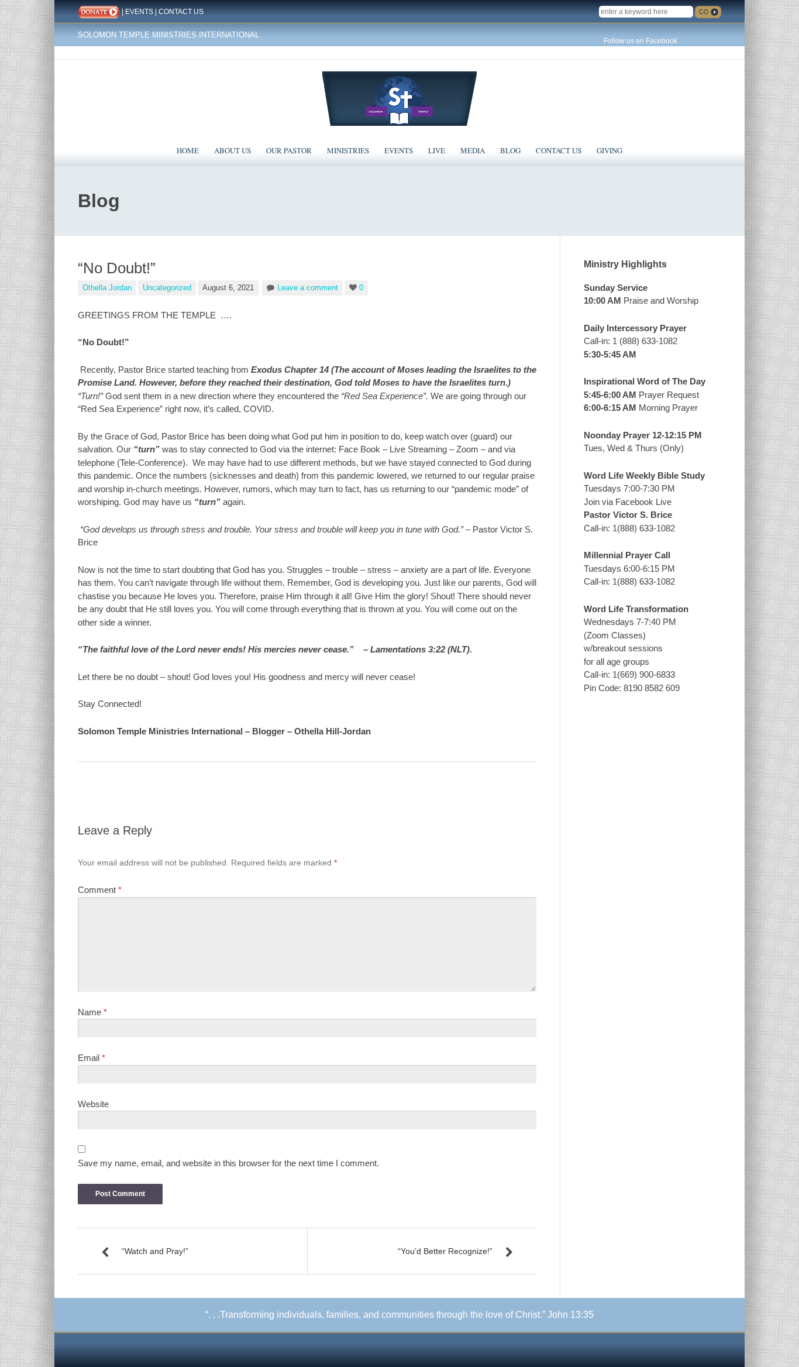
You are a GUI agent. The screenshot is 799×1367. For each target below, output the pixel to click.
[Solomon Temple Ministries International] (399, 97)
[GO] (708, 12)
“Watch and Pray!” (155, 1251)
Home (188, 150)
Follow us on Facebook (640, 41)
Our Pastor (289, 150)
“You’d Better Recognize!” (445, 1251)
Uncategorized (167, 287)
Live (436, 150)
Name (92, 1012)
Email (91, 1058)
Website (93, 1104)
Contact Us (558, 150)
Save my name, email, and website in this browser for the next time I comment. (228, 1163)
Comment (100, 890)
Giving (609, 150)
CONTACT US (181, 12)
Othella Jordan (107, 287)
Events (398, 150)
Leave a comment (307, 287)
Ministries (348, 150)
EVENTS (139, 12)
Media (472, 150)
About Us (232, 150)
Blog (510, 150)
